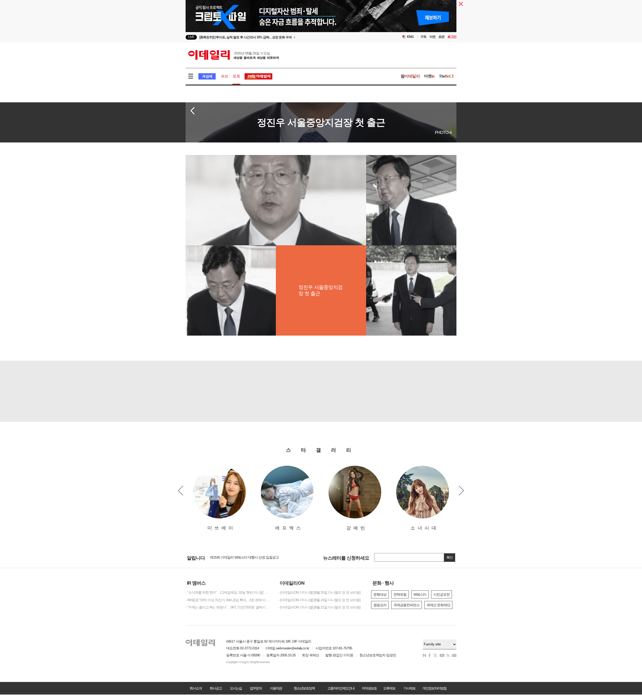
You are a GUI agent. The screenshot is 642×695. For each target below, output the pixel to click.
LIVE (191, 37)
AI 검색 (207, 76)
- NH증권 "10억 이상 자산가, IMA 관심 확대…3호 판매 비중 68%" (228, 600)
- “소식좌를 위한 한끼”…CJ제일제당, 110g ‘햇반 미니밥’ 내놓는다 (228, 592)
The (446, 76)
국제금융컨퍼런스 (406, 605)
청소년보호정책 (304, 688)
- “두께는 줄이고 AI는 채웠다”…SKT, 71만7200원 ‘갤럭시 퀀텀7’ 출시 (228, 607)
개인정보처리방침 (434, 688)
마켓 (429, 76)
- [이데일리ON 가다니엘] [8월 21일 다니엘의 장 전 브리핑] (319, 607)
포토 (236, 76)
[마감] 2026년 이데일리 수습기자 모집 (237, 557)
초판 (441, 37)
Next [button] (461, 490)
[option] (280, 37)
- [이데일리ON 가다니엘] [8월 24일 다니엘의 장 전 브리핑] (319, 600)
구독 (423, 37)
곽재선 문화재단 (438, 605)
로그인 (451, 37)
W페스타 (420, 594)
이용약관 (276, 688)
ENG (410, 37)
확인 (450, 557)
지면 (432, 37)
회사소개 (196, 688)
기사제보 (409, 688)
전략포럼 (400, 594)
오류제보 (389, 688)
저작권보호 (369, 688)
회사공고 (216, 688)
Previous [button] (180, 490)
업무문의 (256, 688)
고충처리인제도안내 (340, 688)
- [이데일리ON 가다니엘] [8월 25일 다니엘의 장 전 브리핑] (319, 592)
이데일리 (233, 55)
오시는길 (236, 688)
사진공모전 (441, 594)
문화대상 (379, 594)
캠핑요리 (379, 605)
